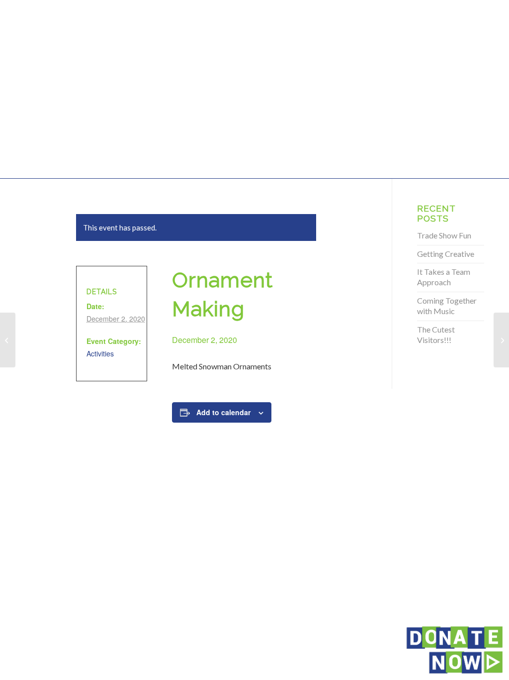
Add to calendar (223, 412)
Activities (100, 353)
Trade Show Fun (444, 235)
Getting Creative (445, 253)
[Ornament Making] (7, 340)
